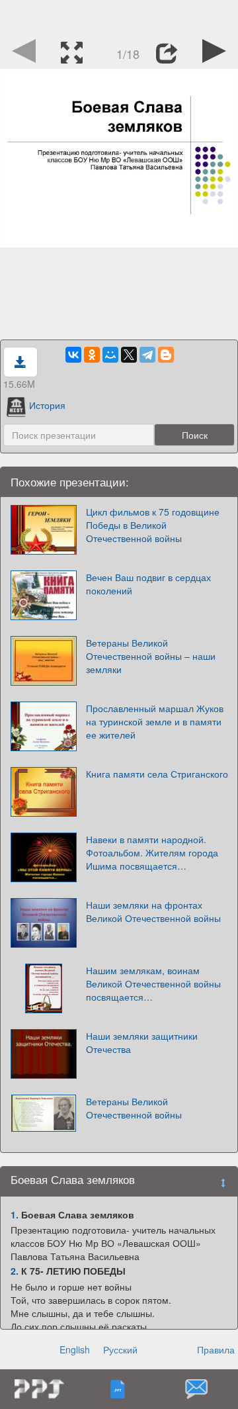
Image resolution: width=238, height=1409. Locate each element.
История (47, 405)
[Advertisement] (119, 16)
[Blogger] (166, 355)
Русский (120, 1349)
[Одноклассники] (92, 355)
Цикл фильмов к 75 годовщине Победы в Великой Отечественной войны (152, 525)
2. (15, 1270)
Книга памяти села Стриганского (157, 773)
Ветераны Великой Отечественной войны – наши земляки (151, 656)
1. (15, 1214)
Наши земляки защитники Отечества (142, 1042)
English (75, 1349)
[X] (129, 355)
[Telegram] (147, 355)
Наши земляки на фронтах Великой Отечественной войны (153, 911)
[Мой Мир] (110, 355)
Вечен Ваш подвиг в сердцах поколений (148, 583)
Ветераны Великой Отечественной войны (134, 1108)
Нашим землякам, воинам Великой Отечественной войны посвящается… (153, 983)
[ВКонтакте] (73, 355)
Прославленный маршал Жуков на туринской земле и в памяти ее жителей (154, 721)
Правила (216, 1349)
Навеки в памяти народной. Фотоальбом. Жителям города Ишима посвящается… (152, 852)
